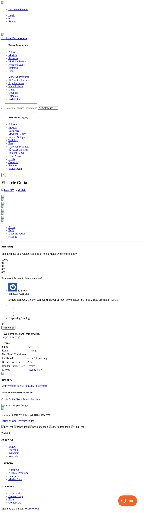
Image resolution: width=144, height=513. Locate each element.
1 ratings (32, 350)
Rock (19, 399)
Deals (11, 89)
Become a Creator (18, 9)
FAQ (11, 230)
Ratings (12, 236)
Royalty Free (34, 369)
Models (22, 190)
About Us (13, 469)
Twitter (12, 446)
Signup (12, 21)
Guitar (12, 399)
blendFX (9, 190)
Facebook (13, 449)
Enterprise (14, 476)
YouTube (13, 456)
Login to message (11, 337)
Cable (4, 399)
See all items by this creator (32, 385)
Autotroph (34, 508)
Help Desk (14, 493)
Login (11, 15)
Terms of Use (8, 420)
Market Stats (15, 479)
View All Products (18, 76)
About (11, 227)
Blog (11, 499)
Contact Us (14, 502)
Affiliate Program (18, 472)
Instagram (13, 452)
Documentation (16, 233)
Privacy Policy (26, 420)
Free (10, 70)
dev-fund (36, 399)
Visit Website (9, 385)
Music (26, 399)
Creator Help (15, 496)
